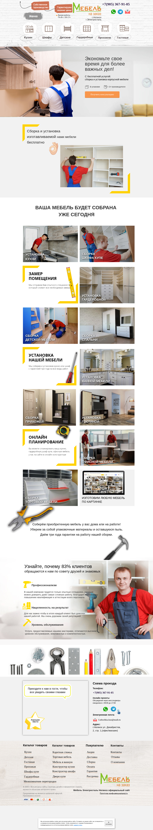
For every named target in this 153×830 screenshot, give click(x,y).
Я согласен (109, 823)
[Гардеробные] (85, 41)
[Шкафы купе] (47, 41)
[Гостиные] (122, 41)
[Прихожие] (104, 41)
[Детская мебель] (66, 41)
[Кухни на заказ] (28, 41)
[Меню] (33, 20)
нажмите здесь (78, 825)
